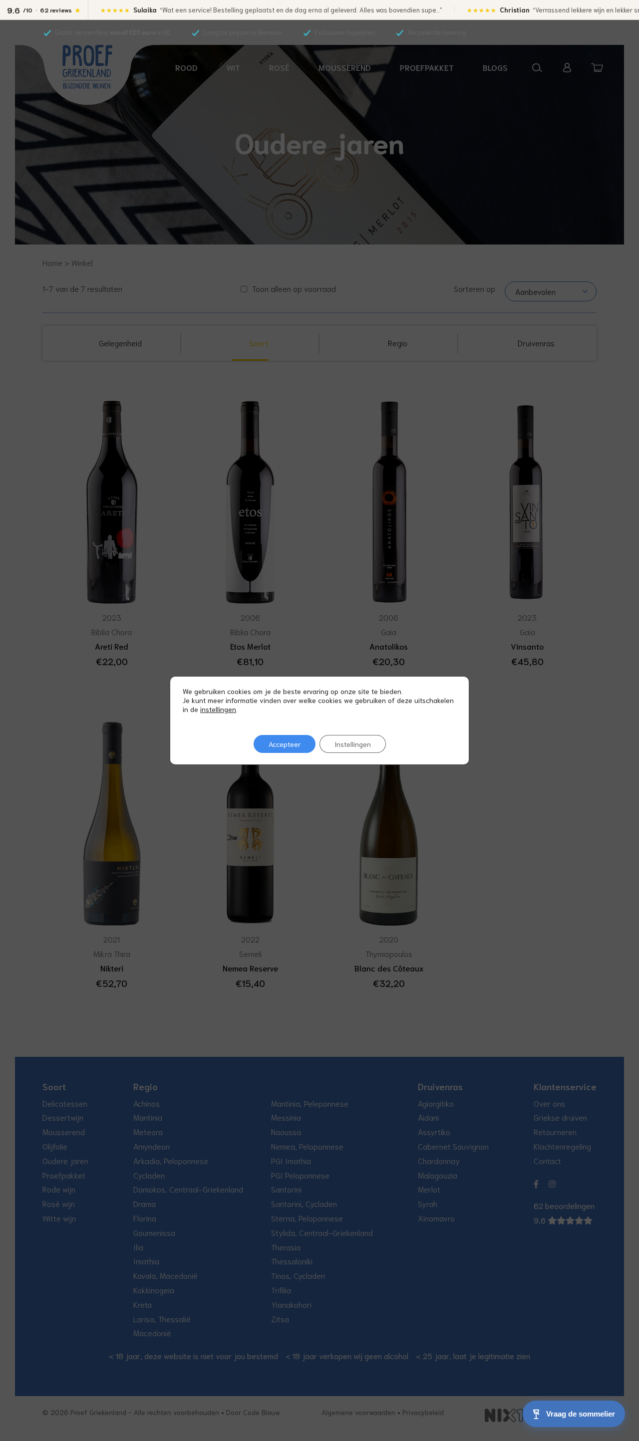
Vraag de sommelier (580, 1414)
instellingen (218, 709)
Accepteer (285, 743)
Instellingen (352, 743)
